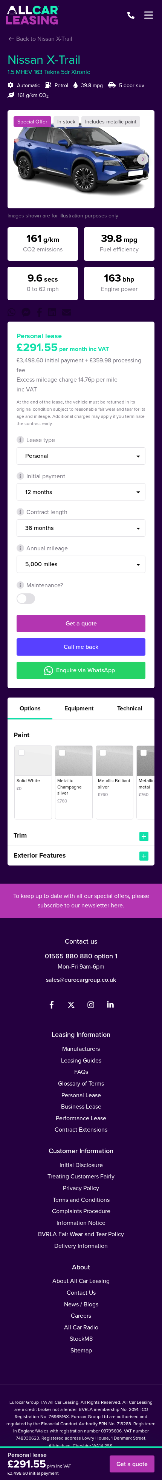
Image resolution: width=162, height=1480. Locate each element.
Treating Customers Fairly (81, 1176)
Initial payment (45, 476)
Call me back (81, 646)
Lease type (40, 440)
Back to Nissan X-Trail (43, 38)
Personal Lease (81, 1095)
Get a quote (81, 623)
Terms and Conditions (81, 1199)
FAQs (81, 1071)
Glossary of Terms (81, 1083)
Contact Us (81, 1292)
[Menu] (148, 15)
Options (30, 708)
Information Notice (81, 1222)
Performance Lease (81, 1118)
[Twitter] (71, 1006)
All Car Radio (81, 1327)
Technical (129, 708)
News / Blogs (81, 1304)
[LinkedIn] (110, 1006)
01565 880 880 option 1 (81, 956)
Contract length (46, 512)
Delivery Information (81, 1245)
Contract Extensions (81, 1129)
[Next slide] (142, 159)
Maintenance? (44, 585)
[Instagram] (91, 1006)
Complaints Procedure (81, 1211)
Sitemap (81, 1350)
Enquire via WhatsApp (85, 670)
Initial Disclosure (81, 1165)
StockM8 (81, 1338)
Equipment (78, 708)
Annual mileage (47, 548)
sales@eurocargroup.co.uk (81, 979)
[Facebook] (51, 1006)
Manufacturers (81, 1048)
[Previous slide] (19, 159)
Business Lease (81, 1106)
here (117, 905)
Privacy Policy (81, 1188)
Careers (81, 1315)
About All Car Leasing (81, 1281)
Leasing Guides (81, 1060)
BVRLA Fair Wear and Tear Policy (81, 1234)
